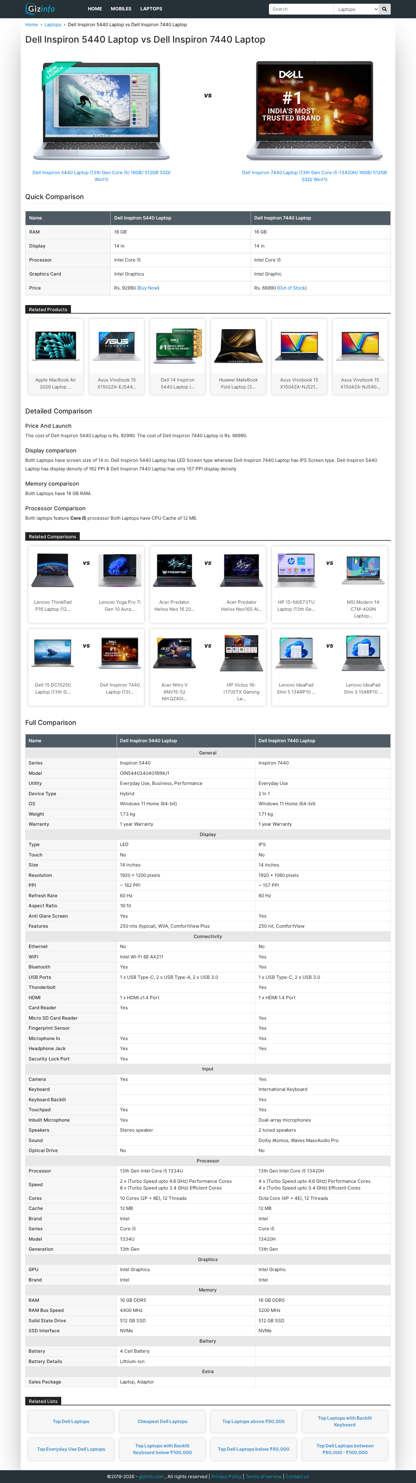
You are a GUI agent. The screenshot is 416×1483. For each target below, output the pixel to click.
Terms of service (263, 1476)
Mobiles (121, 9)
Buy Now (148, 288)
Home (95, 9)
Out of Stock (292, 288)
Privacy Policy (226, 1476)
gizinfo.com (151, 1476)
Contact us (297, 1476)
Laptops (151, 9)
